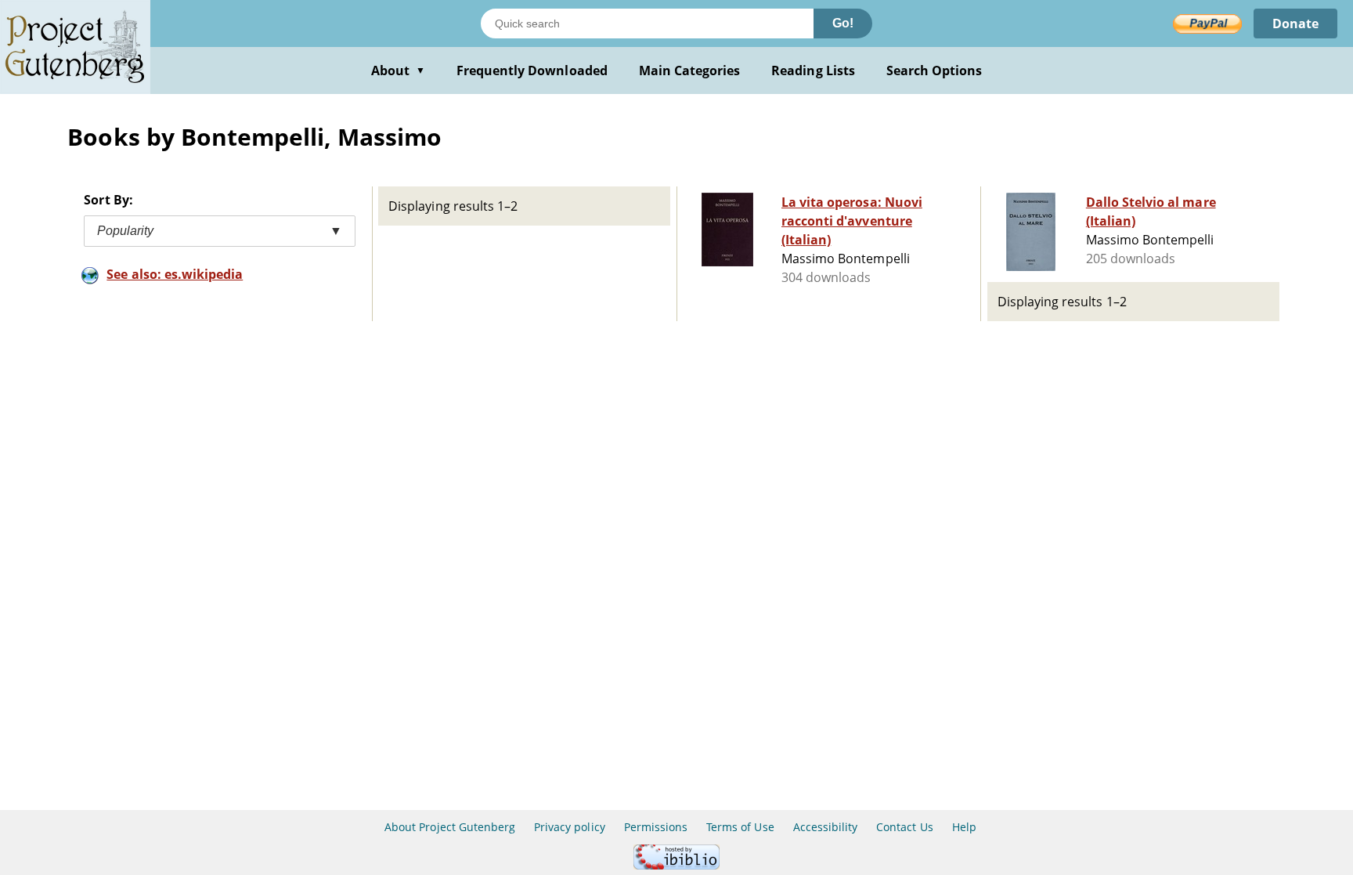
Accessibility (825, 826)
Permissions (655, 826)
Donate (1295, 23)
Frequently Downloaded (532, 70)
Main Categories (690, 70)
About (398, 70)
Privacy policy (569, 826)
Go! (842, 23)
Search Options (934, 70)
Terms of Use (740, 826)
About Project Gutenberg (449, 826)
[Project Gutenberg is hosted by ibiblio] (676, 865)
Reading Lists (813, 70)
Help (964, 826)
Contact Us (904, 826)
